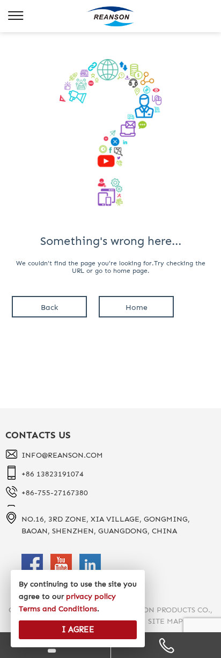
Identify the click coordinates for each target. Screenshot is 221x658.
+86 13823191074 (52, 474)
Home (137, 307)
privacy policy (91, 596)
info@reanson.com (62, 455)
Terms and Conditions (58, 608)
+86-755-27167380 (54, 492)
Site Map (165, 621)
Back (49, 307)
